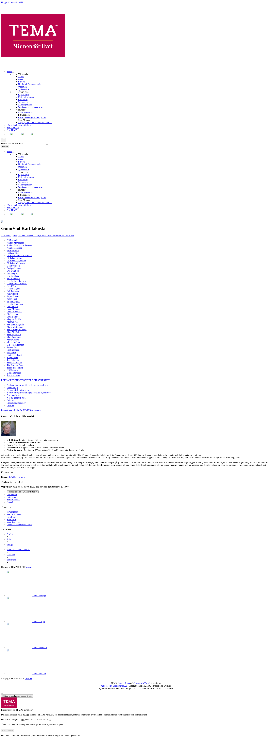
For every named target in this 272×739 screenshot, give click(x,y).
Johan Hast (12, 299)
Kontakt (10, 502)
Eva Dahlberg (13, 271)
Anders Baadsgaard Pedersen (20, 245)
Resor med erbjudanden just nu (32, 117)
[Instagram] (15, 134)
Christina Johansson (16, 263)
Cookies (10, 405)
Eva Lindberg (13, 276)
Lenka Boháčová (14, 311)
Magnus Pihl (12, 322)
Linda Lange (12, 314)
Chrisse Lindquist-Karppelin (19, 255)
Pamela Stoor (13, 347)
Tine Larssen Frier (15, 365)
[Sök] (47, 144)
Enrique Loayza (14, 268)
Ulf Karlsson (12, 370)
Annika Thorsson (14, 248)
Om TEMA (12, 130)
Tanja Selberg (13, 357)
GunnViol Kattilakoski (17, 283)
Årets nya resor (25, 112)
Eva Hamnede (13, 278)
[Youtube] (26, 134)
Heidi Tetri (11, 286)
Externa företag (14, 395)
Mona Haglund (13, 342)
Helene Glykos (13, 288)
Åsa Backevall (13, 375)
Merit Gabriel (13, 339)
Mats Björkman (14, 334)
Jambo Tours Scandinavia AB (114, 686)
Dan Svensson (13, 266)
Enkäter (10, 400)
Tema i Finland (39, 673)
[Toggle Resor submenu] (13, 152)
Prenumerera (7, 730)
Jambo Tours (124, 683)
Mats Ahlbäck (13, 332)
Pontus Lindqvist (14, 355)
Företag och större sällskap (19, 125)
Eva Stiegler (12, 273)
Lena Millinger (13, 309)
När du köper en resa (16, 398)
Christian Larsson (15, 258)
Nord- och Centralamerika (30, 84)
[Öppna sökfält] (3, 140)
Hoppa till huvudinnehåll (12, 2)
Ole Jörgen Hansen (15, 345)
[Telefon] (35, 134)
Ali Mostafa (12, 240)
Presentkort (12, 494)
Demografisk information (18, 390)
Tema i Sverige (39, 595)
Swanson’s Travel (142, 683)
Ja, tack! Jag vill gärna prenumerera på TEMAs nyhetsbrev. (30, 724)
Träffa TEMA (13, 127)
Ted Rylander (13, 360)
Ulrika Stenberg (14, 373)
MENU (5, 147)
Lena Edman (12, 306)
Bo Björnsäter (13, 250)
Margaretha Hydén (15, 324)
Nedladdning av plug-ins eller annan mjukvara (27, 385)
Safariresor (23, 102)
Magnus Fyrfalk (14, 319)
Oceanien (22, 87)
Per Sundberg (13, 350)
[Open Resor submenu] (13, 72)
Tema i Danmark (39, 647)
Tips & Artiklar (13, 499)
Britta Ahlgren (13, 253)
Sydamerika (23, 89)
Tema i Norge (38, 621)
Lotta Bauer (12, 317)
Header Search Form (10, 143)
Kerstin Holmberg (15, 304)
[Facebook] (8, 134)
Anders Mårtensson (15, 243)
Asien (20, 79)
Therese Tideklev (14, 362)
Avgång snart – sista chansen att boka (35, 122)
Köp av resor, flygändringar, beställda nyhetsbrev (29, 392)
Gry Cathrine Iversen (16, 281)
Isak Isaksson (13, 291)
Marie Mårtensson (15, 327)
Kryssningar (23, 94)
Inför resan (11, 497)
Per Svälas (11, 352)
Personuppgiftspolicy (16, 403)
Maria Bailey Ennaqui (16, 329)
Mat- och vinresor (26, 97)
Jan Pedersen (12, 294)
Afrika (21, 76)
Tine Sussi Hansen (15, 368)
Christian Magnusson (16, 260)
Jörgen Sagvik (13, 301)
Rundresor (22, 99)
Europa (21, 81)
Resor (9, 71)
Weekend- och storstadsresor (31, 107)
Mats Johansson (14, 337)
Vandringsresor (25, 104)
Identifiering (12, 387)
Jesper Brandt (13, 296)
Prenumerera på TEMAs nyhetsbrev (22, 492)
